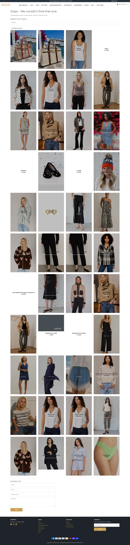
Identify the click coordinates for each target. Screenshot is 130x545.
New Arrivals (23, 5)
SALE (92, 5)
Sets (31, 5)
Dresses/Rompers (55, 5)
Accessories (78, 5)
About (67, 522)
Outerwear (67, 5)
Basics (86, 5)
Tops (37, 5)
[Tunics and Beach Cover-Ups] (51, 453)
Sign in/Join (121, 4)
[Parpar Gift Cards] (51, 323)
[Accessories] (23, 46)
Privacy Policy (70, 527)
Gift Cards (100, 5)
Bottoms (44, 5)
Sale (39, 532)
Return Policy (69, 525)
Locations (68, 523)
